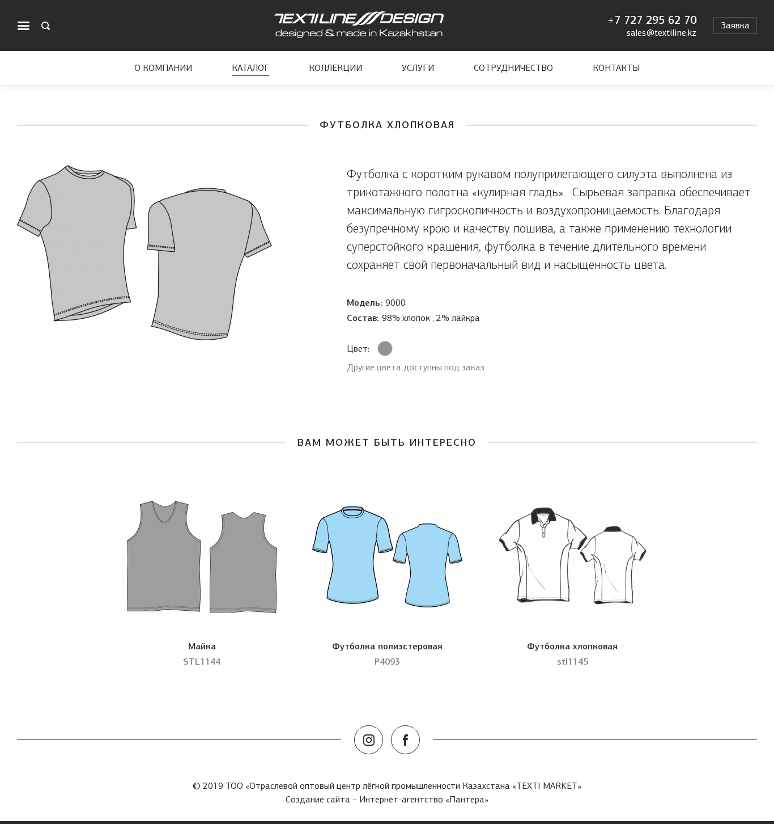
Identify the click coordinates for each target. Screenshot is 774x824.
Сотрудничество (513, 68)
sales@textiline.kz (661, 32)
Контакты (616, 68)
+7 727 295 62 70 (651, 20)
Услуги (418, 68)
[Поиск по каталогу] (45, 26)
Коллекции (335, 68)
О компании (163, 68)
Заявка (735, 25)
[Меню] (23, 25)
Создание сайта (318, 799)
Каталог (250, 68)
